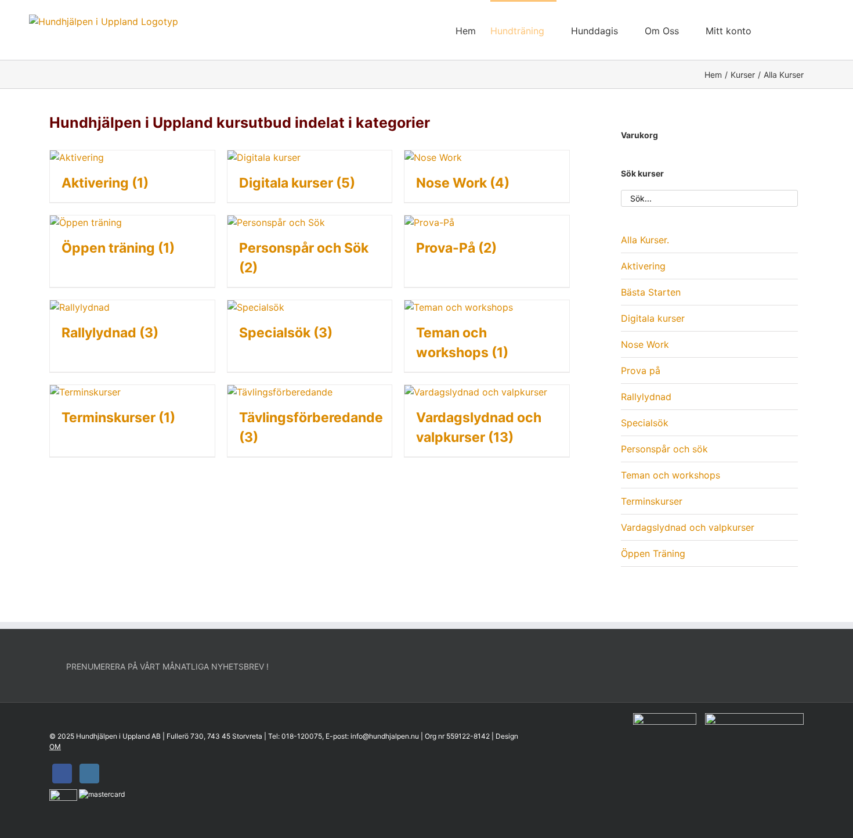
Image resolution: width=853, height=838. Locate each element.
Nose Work (645, 344)
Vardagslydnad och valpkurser (687, 527)
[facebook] (62, 773)
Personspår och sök (664, 449)
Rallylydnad (646, 396)
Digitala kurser (653, 318)
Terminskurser (651, 501)
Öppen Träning (653, 553)
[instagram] (89, 773)
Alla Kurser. (645, 240)
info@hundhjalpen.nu (384, 736)
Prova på (640, 370)
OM (55, 746)
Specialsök (644, 423)
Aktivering (643, 266)
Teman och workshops (670, 475)
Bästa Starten (651, 292)
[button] (806, 30)
